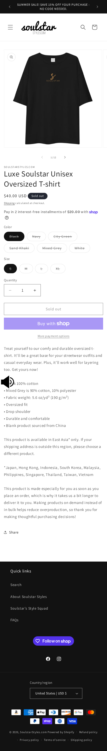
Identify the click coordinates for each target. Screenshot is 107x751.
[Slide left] (42, 157)
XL (60, 269)
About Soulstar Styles (28, 596)
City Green (65, 237)
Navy (39, 237)
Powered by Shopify (61, 732)
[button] (10, 27)
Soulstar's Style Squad (29, 608)
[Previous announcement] (9, 6)
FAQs (14, 620)
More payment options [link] (54, 336)
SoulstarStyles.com (33, 732)
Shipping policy (81, 740)
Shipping (9, 203)
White (82, 249)
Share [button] (14, 532)
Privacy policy (29, 740)
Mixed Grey (54, 249)
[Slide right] (65, 157)
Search (16, 584)
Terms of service (55, 740)
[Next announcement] (97, 6)
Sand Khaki (22, 249)
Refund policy (88, 732)
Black (16, 237)
